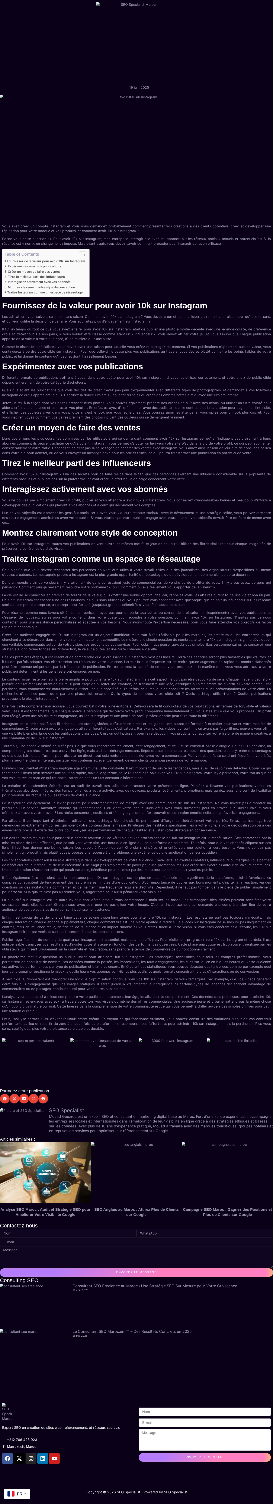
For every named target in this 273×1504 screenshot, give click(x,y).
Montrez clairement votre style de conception (41, 287)
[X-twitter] (19, 1458)
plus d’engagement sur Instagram (121, 321)
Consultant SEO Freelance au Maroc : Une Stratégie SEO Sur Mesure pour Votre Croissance (155, 1286)
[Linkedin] (42, 1458)
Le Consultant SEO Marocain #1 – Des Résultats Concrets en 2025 (132, 1331)
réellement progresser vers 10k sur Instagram (206, 939)
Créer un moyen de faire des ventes (34, 271)
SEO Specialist (253, 746)
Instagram (24, 750)
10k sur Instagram (121, 231)
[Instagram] (31, 1458)
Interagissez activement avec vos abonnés (39, 282)
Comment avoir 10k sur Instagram (112, 316)
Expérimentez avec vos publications (34, 266)
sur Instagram (67, 351)
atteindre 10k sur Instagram (161, 917)
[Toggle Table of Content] (80, 255)
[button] (5, 1098)
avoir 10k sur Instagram (81, 239)
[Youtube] (54, 1458)
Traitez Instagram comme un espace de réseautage (45, 292)
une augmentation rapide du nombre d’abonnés (232, 662)
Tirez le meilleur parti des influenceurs (36, 276)
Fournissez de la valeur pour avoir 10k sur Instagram (46, 261)
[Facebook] (7, 1458)
